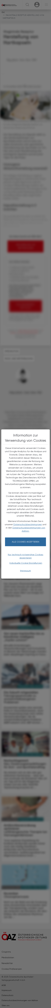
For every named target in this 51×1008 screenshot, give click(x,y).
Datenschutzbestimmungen (27, 524)
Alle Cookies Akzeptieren (25, 541)
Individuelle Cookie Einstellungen (26, 563)
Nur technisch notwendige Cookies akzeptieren (25, 556)
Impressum (25, 570)
